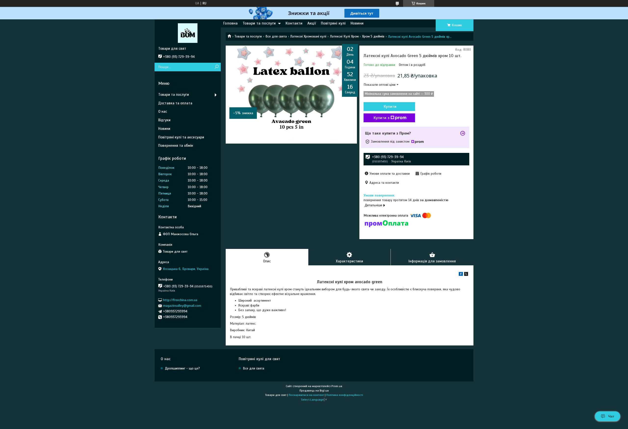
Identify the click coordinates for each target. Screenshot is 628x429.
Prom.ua (336, 386)
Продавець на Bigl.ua (314, 390)
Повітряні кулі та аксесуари (181, 137)
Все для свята (276, 36)
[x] (466, 275)
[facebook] (461, 275)
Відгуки (164, 120)
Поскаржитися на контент (306, 395)
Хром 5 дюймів (373, 36)
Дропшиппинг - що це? (182, 368)
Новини (357, 23)
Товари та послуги (259, 23)
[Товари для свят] (187, 33)
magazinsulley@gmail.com (182, 306)
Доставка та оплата (175, 103)
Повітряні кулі (333, 23)
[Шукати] (216, 67)
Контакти (294, 23)
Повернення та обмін (175, 145)
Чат (611, 416)
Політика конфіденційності (344, 395)
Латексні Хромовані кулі (308, 36)
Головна (230, 23)
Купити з (381, 117)
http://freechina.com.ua (180, 300)
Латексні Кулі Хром (344, 36)
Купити (390, 106)
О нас (162, 111)
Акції (311, 23)
